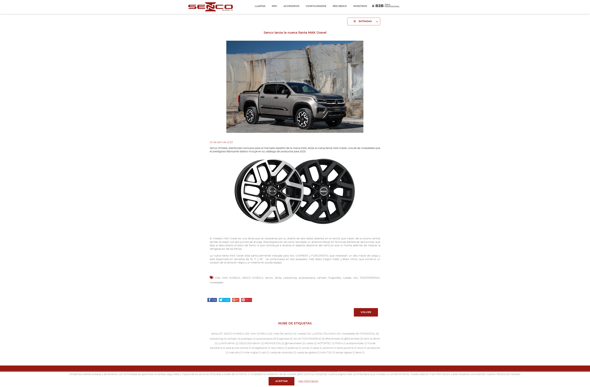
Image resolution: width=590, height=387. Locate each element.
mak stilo (236, 352)
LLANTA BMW (228, 343)
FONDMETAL (369, 334)
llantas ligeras (345, 352)
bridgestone (261, 348)
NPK (274, 6)
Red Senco (340, 6)
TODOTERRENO (370, 278)
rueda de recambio (283, 352)
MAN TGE (327, 352)
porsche (329, 348)
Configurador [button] (316, 6)
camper (321, 278)
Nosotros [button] (360, 6)
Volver (366, 312)
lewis (362, 348)
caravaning (290, 278)
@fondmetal (353, 339)
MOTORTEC (325, 343)
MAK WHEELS (231, 278)
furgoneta (334, 278)
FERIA (340, 343)
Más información (308, 381)
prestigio (248, 339)
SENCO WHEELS (252, 278)
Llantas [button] (260, 6)
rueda (311, 343)
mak (217, 278)
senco (269, 278)
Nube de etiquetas (295, 323)
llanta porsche (346, 348)
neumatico (279, 348)
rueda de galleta (308, 352)
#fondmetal (335, 339)
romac (307, 348)
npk (265, 352)
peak (317, 348)
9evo (360, 352)
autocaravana (307, 278)
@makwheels (295, 343)
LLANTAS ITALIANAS (326, 334)
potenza (294, 348)
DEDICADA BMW (251, 343)
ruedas (347, 278)
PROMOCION (274, 343)
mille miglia (252, 352)
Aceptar (281, 381)
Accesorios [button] (291, 6)
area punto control (239, 348)
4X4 (355, 278)
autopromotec (356, 343)
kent (368, 339)
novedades (216, 282)
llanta (278, 278)
